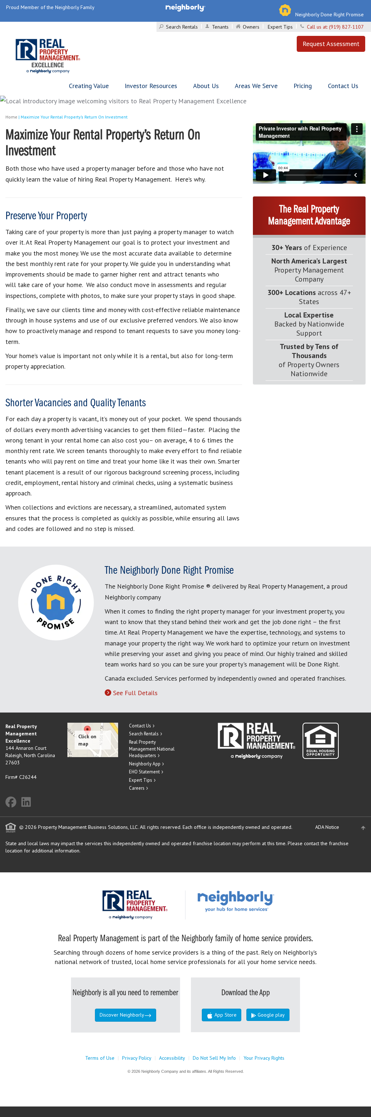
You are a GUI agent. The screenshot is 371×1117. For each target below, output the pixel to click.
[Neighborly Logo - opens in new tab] (257, 900)
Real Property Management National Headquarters (152, 749)
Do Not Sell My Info (214, 1058)
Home (11, 117)
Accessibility (172, 1058)
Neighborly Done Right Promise (329, 14)
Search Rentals (182, 27)
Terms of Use (99, 1058)
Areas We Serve (256, 86)
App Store (225, 1015)
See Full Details (135, 693)
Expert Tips (280, 27)
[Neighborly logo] (185, 7)
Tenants (220, 27)
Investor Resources (151, 86)
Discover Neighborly (122, 1015)
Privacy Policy (136, 1058)
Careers (137, 788)
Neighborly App (145, 764)
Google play (270, 1015)
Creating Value (89, 86)
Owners (251, 27)
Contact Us (343, 86)
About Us (206, 86)
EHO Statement (144, 772)
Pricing (302, 86)
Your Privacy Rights (263, 1058)
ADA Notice (327, 827)
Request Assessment (331, 44)
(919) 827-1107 (346, 27)
